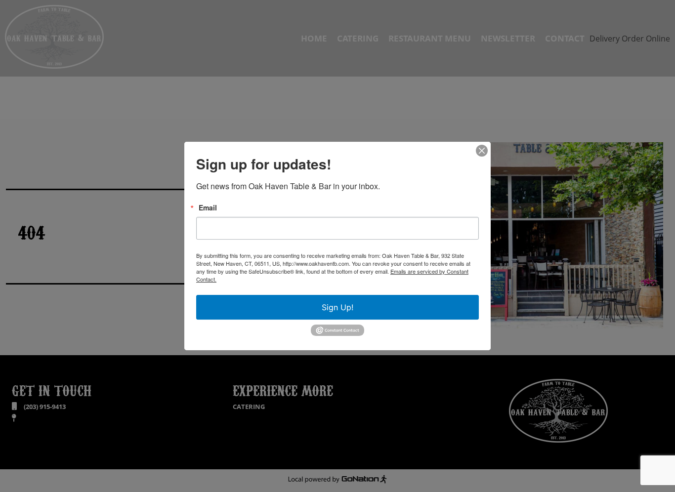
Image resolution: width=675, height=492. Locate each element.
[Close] (482, 151)
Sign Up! (337, 307)
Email (208, 207)
